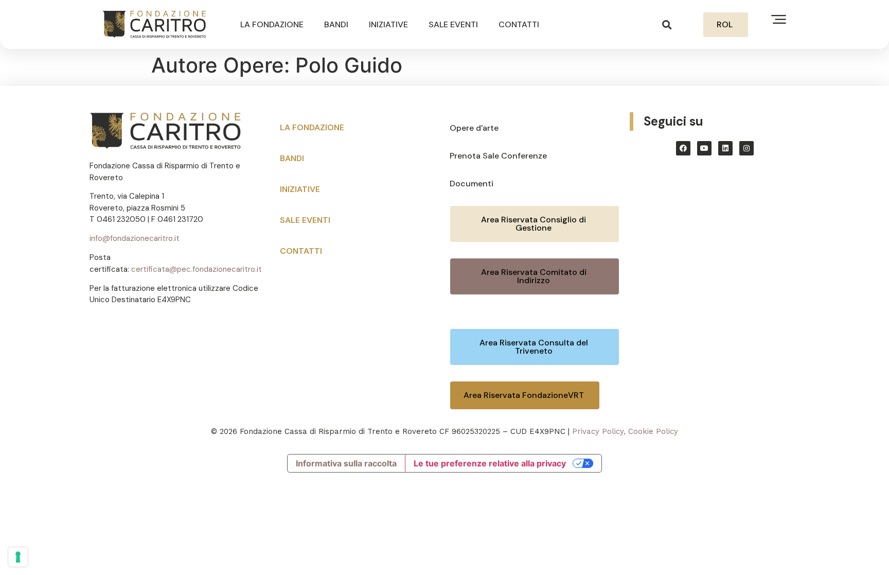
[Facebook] (683, 148)
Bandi (336, 24)
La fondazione (272, 24)
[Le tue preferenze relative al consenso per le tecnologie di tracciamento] (18, 557)
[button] (667, 24)
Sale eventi (453, 24)
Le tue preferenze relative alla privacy (490, 463)
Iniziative (388, 24)
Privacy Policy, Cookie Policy (625, 431)
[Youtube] (704, 148)
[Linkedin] (725, 148)
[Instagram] (746, 148)
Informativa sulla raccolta (346, 463)
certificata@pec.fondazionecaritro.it (196, 269)
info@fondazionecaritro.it (135, 238)
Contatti (519, 24)
